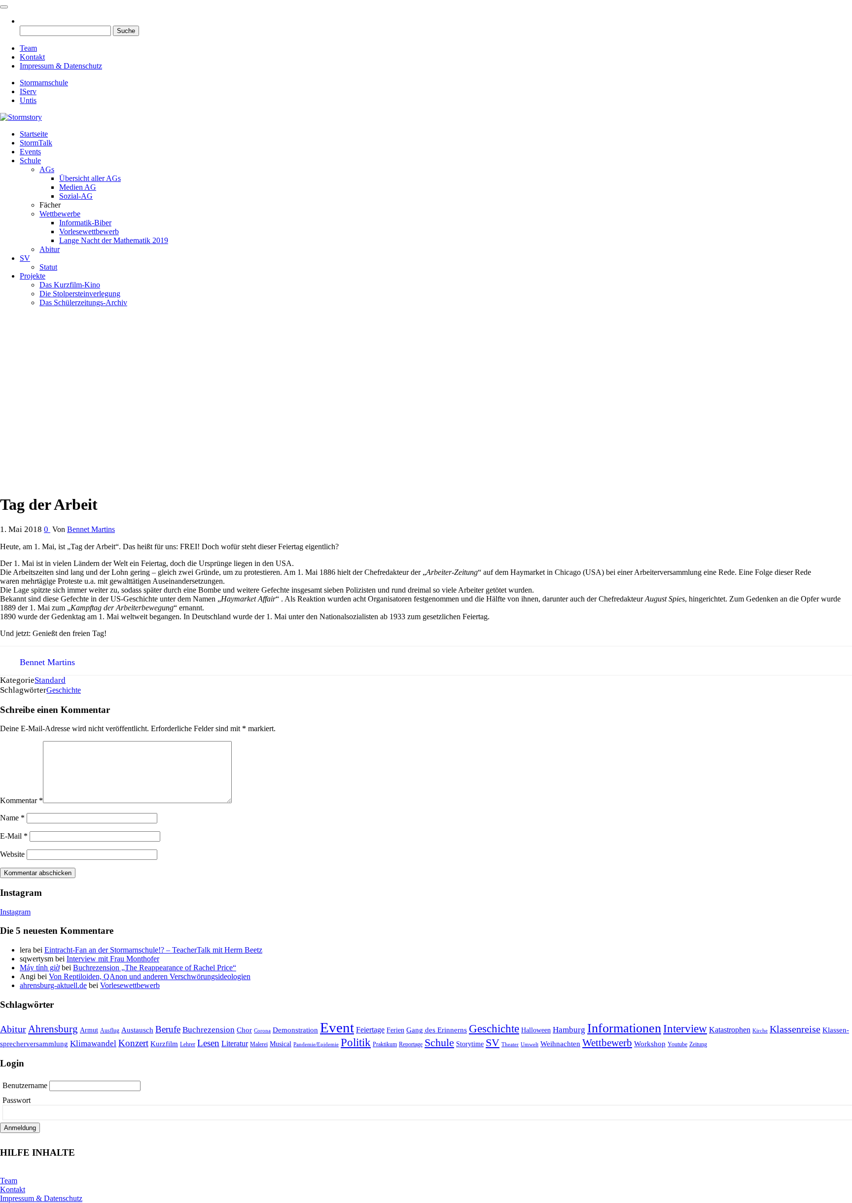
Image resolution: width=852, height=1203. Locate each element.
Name (12, 818)
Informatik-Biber (85, 222)
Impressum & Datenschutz (61, 66)
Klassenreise (795, 1029)
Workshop (650, 1044)
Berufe (167, 1029)
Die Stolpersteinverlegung (79, 293)
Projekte (32, 276)
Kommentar (21, 800)
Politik (356, 1042)
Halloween (536, 1030)
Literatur (234, 1043)
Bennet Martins (91, 529)
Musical (280, 1044)
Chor (244, 1030)
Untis (28, 100)
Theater (510, 1044)
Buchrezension (208, 1029)
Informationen (624, 1028)
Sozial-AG (76, 196)
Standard (50, 680)
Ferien (395, 1030)
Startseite (34, 134)
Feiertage (370, 1029)
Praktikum (385, 1044)
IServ (28, 91)
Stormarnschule (44, 82)
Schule (30, 160)
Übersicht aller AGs (90, 178)
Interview (685, 1029)
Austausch (137, 1030)
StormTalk (36, 143)
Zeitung (698, 1044)
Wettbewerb (607, 1043)
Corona (262, 1030)
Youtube (677, 1044)
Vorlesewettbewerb (89, 231)
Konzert (133, 1043)
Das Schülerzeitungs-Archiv (83, 302)
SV (25, 258)
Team (28, 48)
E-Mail (14, 836)
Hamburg (569, 1029)
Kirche (760, 1030)
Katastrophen (729, 1030)
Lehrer (187, 1044)
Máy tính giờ (40, 967)
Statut (48, 267)
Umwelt (529, 1044)
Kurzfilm (164, 1044)
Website (12, 854)
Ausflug (109, 1030)
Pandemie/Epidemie (316, 1044)
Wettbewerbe (59, 214)
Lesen (208, 1043)
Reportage (411, 1044)
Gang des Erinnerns (436, 1030)
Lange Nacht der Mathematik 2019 (113, 240)
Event (337, 1027)
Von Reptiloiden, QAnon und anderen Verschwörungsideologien (149, 976)
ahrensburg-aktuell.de (53, 985)
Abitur (49, 249)
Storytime (470, 1044)
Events (30, 151)
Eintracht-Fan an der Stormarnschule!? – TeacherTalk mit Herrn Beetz (153, 950)
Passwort (16, 1100)
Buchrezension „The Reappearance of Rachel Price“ (154, 967)
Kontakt (32, 57)
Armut (89, 1030)
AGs (46, 169)
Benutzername (25, 1085)
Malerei (259, 1044)
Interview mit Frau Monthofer (113, 959)
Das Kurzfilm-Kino (69, 285)
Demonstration (295, 1030)
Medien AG (77, 187)
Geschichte (63, 690)
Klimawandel (93, 1043)
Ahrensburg (53, 1029)
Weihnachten (560, 1044)
